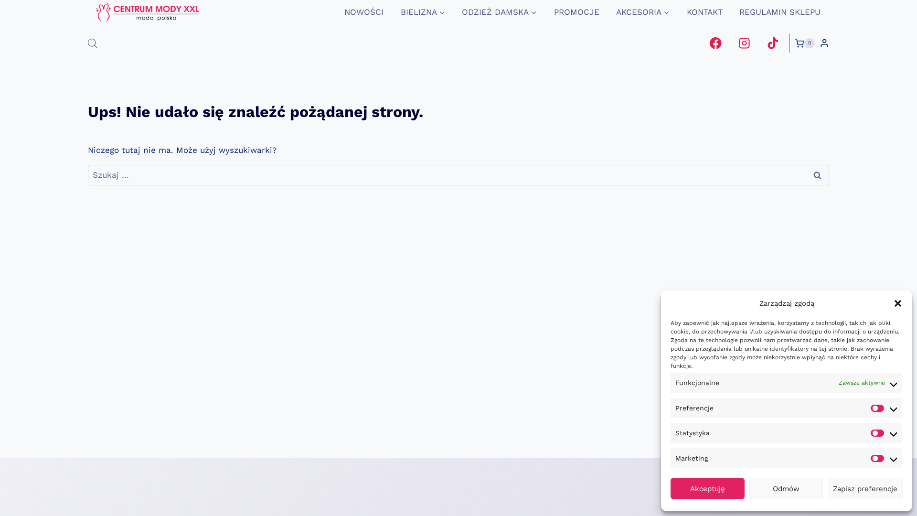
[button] (898, 303)
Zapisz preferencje (865, 488)
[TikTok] (772, 43)
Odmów (786, 488)
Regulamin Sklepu (780, 12)
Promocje (576, 12)
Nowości (364, 12)
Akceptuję (707, 488)
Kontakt (705, 12)
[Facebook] (715, 43)
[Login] (824, 43)
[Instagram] (744, 43)
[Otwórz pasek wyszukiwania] (92, 43)
